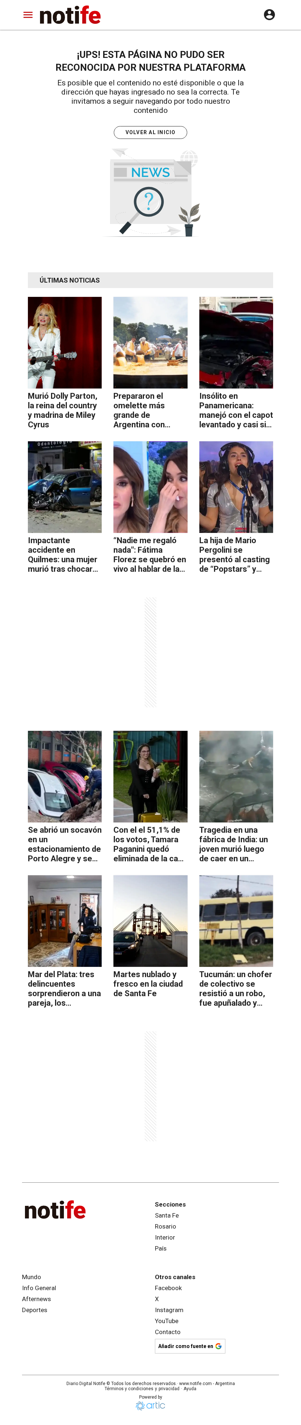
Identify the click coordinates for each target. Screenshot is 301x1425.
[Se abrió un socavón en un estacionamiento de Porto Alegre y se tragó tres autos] (65, 776)
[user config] (269, 14)
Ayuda (190, 1388)
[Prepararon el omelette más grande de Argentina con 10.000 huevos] (150, 343)
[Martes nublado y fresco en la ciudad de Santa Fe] (150, 921)
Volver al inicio (151, 132)
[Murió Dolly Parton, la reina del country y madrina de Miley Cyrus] (65, 343)
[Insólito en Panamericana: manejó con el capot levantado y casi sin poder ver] (236, 343)
